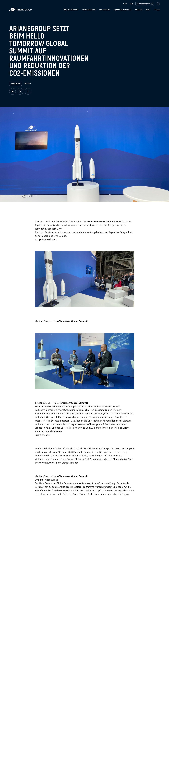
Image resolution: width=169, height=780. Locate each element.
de (124, 4)
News (148, 9)
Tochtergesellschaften (143, 4)
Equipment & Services (123, 9)
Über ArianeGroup (71, 9)
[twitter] (20, 91)
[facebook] (28, 91)
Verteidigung (104, 9)
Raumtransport (89, 9)
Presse (157, 9)
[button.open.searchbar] (158, 4)
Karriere (138, 9)
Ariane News (15, 84)
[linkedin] (12, 91)
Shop (131, 4)
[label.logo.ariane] (20, 11)
